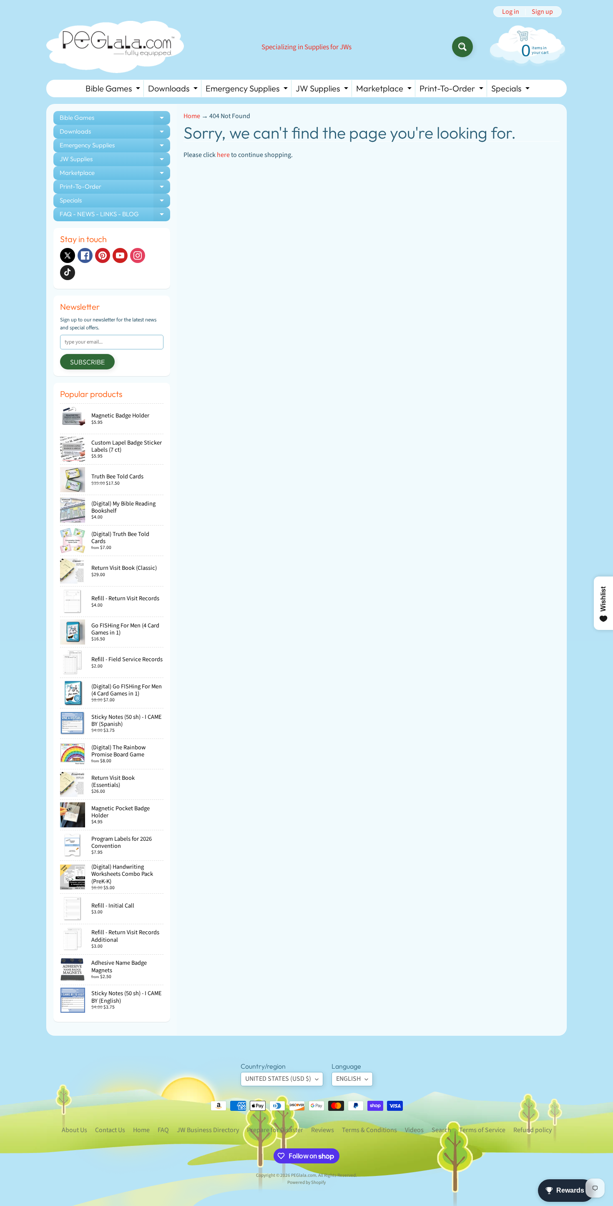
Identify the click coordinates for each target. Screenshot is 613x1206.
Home (191, 116)
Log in (510, 11)
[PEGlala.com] (115, 47)
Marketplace (385, 90)
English (348, 1078)
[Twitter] (67, 255)
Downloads (174, 90)
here (223, 154)
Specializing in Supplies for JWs (306, 47)
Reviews (322, 1130)
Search (441, 1130)
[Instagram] (137, 255)
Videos (414, 1130)
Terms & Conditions (369, 1130)
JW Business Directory (208, 1130)
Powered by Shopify (306, 1182)
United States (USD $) (278, 1078)
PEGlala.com (303, 1175)
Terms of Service (482, 1130)
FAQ (163, 1130)
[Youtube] (120, 255)
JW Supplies (323, 90)
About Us (74, 1130)
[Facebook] (85, 255)
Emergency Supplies (248, 90)
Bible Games (113, 90)
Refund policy (532, 1130)
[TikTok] (67, 272)
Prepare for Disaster (275, 1130)
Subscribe (87, 362)
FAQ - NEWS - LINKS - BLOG (115, 215)
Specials (511, 90)
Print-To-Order (452, 90)
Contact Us (110, 1130)
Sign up (542, 11)
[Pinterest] (102, 255)
